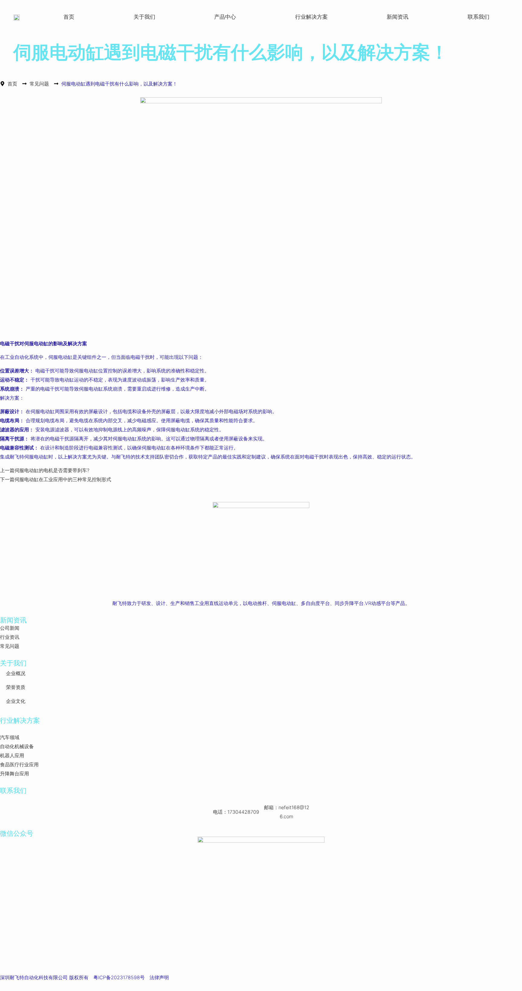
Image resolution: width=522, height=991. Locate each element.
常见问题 (39, 84)
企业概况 (15, 673)
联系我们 (478, 17)
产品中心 (225, 17)
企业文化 (15, 701)
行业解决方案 (311, 17)
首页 (68, 17)
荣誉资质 (15, 687)
